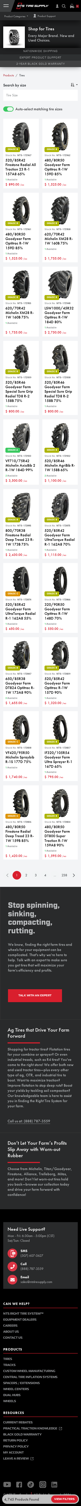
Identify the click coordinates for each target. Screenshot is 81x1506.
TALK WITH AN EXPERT (35, 995)
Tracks (9, 1365)
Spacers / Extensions (21, 1383)
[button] (16, 16)
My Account (13, 1452)
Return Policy (15, 1440)
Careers (10, 1326)
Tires (7, 1359)
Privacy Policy (16, 1446)
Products (8, 75)
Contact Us (12, 1338)
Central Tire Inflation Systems (30, 1377)
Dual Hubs (12, 1395)
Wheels (9, 1401)
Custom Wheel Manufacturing (29, 1371)
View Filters (64, 1499)
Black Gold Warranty (22, 1434)
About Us (11, 1332)
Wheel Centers (16, 1389)
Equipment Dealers (20, 1319)
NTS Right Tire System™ (23, 1313)
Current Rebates (18, 1422)
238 (64, 875)
